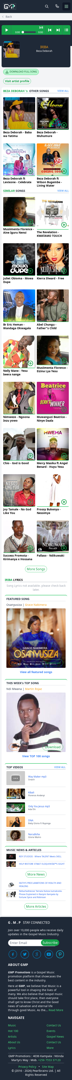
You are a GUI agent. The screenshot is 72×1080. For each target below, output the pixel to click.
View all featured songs (36, 672)
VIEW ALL (63, 91)
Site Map (48, 1067)
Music (12, 1025)
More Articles (36, 906)
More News (36, 874)
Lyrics (12, 1048)
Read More (56, 1010)
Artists (12, 1036)
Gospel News (55, 1036)
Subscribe (50, 942)
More (50, 1048)
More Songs (36, 569)
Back (9, 16)
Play (14, 663)
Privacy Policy (27, 1067)
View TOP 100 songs (36, 756)
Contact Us (54, 1025)
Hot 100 (13, 1031)
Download (53, 663)
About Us (14, 1042)
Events (51, 1031)
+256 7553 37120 (49, 1060)
